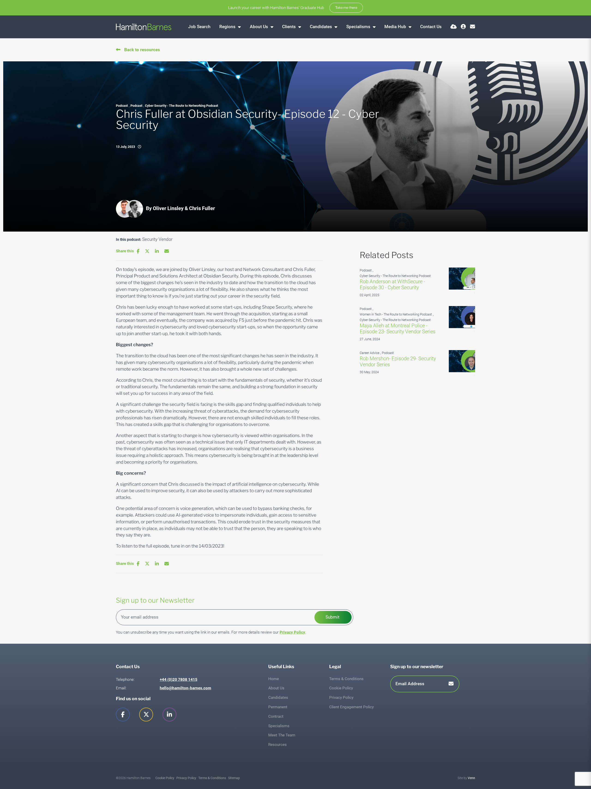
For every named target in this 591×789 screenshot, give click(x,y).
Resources (277, 744)
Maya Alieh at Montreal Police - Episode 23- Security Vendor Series (397, 328)
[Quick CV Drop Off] (453, 27)
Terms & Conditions (346, 678)
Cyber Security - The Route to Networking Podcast (181, 106)
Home (273, 678)
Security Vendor (157, 239)
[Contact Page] (472, 27)
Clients (289, 26)
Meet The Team (281, 735)
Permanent (277, 707)
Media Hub (395, 26)
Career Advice (369, 353)
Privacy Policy (292, 632)
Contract (275, 716)
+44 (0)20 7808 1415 (178, 679)
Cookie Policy (341, 688)
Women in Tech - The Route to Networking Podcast (396, 314)
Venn (471, 778)
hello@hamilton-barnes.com (185, 688)
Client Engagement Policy (351, 707)
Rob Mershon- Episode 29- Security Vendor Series (398, 361)
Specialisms (358, 26)
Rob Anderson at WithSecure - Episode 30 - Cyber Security (392, 284)
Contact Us (431, 26)
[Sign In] (463, 27)
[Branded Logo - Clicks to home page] (143, 27)
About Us (259, 26)
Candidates (321, 26)
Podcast (122, 106)
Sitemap (234, 778)
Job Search (199, 26)
